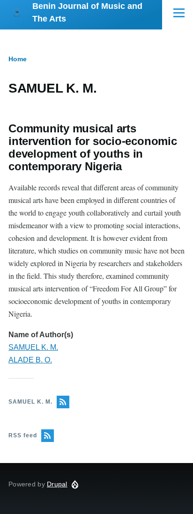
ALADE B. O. (30, 360)
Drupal (57, 484)
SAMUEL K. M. (33, 347)
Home (17, 59)
